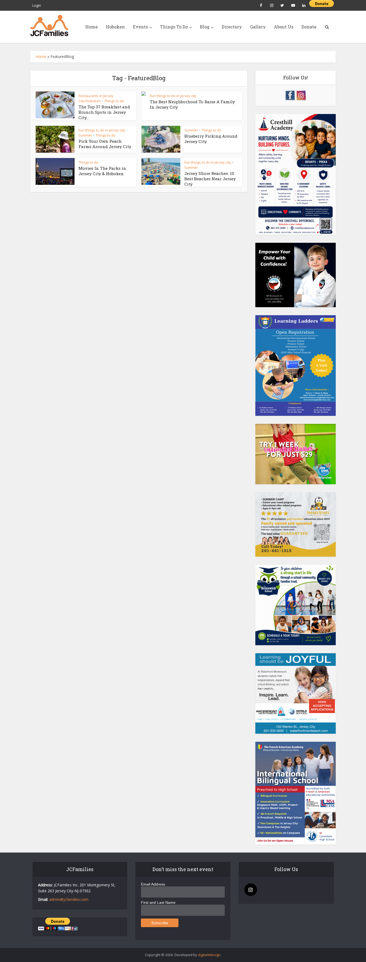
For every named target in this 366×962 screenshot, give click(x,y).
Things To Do (174, 27)
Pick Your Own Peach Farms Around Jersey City (105, 143)
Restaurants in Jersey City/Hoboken (96, 98)
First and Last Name (158, 902)
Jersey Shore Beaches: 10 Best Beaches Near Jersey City (210, 179)
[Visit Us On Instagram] (301, 94)
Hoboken (115, 27)
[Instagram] (250, 889)
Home (91, 27)
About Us (283, 27)
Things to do (114, 100)
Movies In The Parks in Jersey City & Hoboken (102, 171)
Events (140, 27)
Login (36, 5)
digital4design (209, 954)
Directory (232, 27)
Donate (308, 27)
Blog (205, 27)
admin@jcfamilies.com (68, 899)
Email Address (153, 884)
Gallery (258, 27)
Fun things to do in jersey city (173, 95)
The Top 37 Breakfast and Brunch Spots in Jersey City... (104, 112)
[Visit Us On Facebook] (290, 94)
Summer (85, 135)
